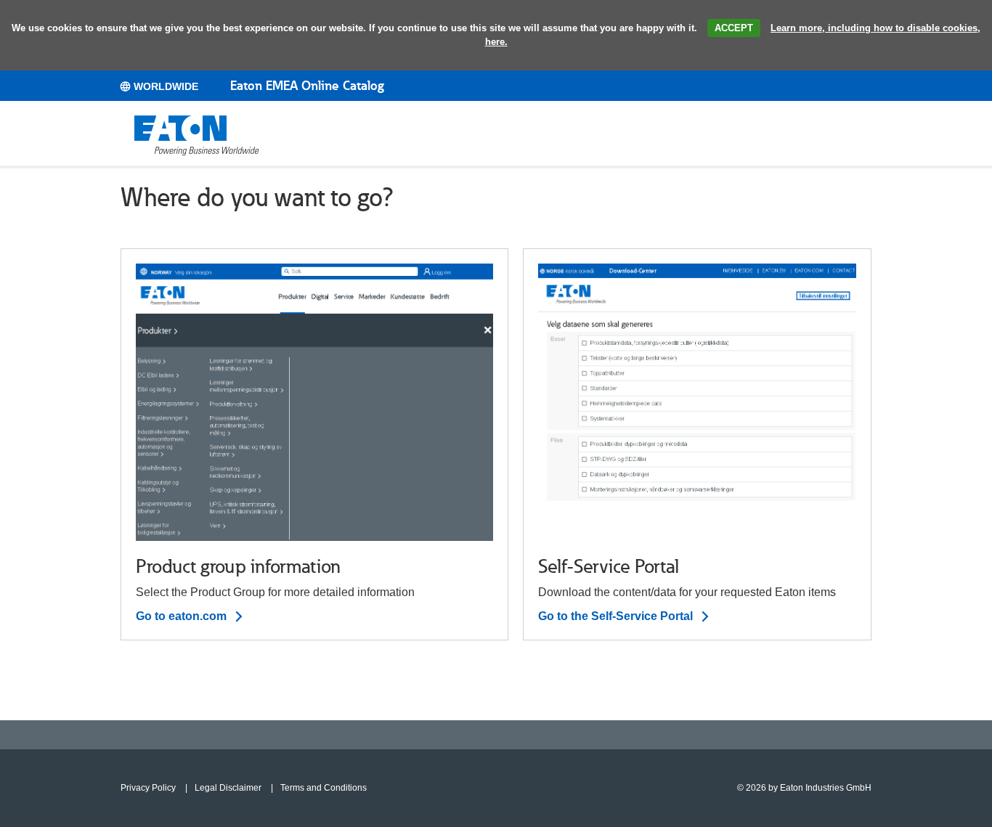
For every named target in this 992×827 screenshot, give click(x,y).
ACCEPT (734, 28)
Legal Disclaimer (228, 788)
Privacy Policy (148, 788)
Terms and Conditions (323, 788)
